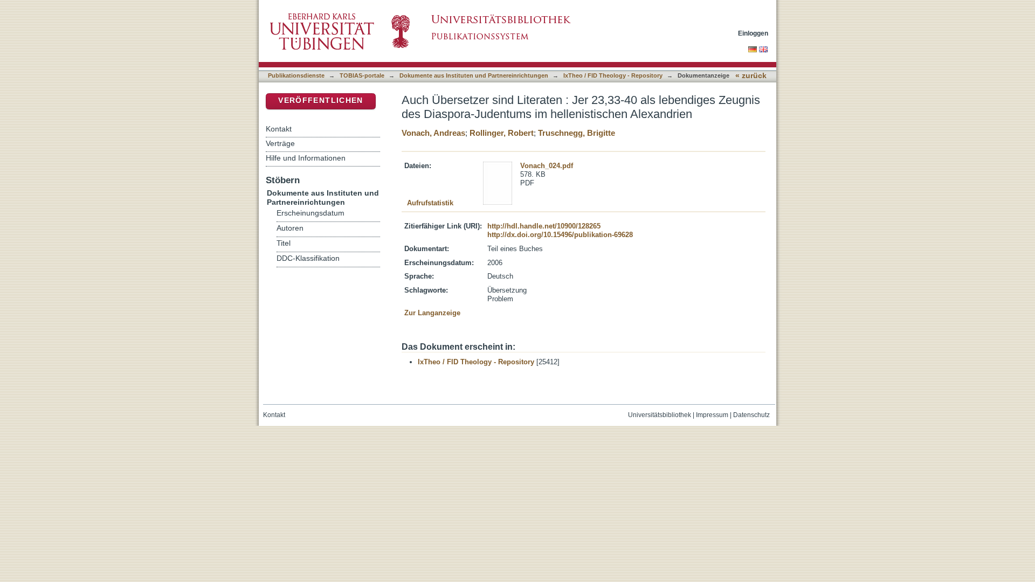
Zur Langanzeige (432, 313)
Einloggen (753, 33)
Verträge (280, 143)
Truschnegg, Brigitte (576, 132)
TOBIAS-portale (362, 75)
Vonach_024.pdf (546, 166)
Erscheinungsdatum (310, 213)
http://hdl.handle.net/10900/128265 (544, 226)
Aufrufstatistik (430, 203)
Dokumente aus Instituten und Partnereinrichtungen (473, 75)
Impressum (712, 415)
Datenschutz (751, 415)
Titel (284, 243)
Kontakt (279, 128)
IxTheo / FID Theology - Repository (613, 75)
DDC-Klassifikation (308, 258)
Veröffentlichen (320, 100)
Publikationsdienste (296, 75)
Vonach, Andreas (433, 132)
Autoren (290, 228)
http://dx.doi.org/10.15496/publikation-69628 (560, 235)
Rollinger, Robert (502, 132)
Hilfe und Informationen (306, 158)
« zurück (751, 76)
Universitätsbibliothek (659, 415)
